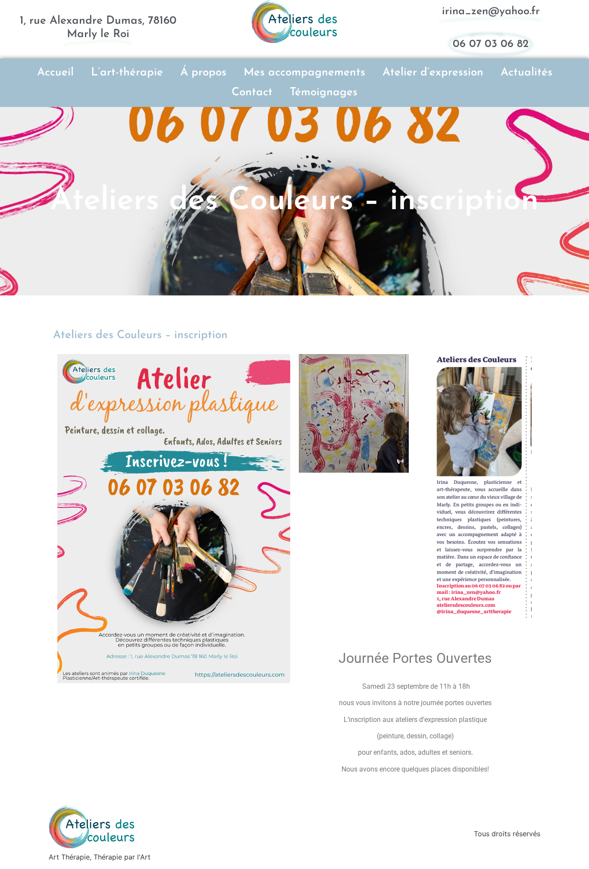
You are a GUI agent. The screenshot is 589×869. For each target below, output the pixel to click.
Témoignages (323, 92)
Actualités (526, 72)
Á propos (203, 72)
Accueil (55, 72)
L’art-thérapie (127, 72)
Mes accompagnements (304, 72)
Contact (252, 92)
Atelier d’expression (432, 72)
